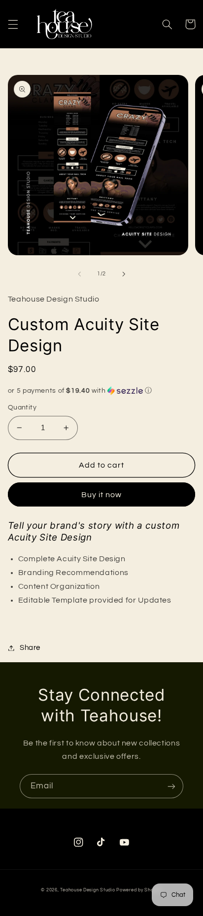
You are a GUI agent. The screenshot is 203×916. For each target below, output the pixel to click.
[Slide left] (79, 274)
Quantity (22, 407)
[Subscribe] (171, 786)
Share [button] (30, 647)
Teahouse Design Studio (87, 890)
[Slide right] (124, 274)
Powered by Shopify (139, 890)
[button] (12, 24)
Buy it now (101, 495)
